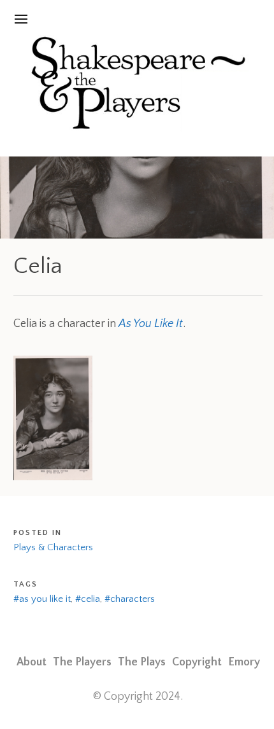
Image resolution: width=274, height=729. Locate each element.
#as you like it (42, 599)
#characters (130, 599)
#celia (87, 599)
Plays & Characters (53, 547)
